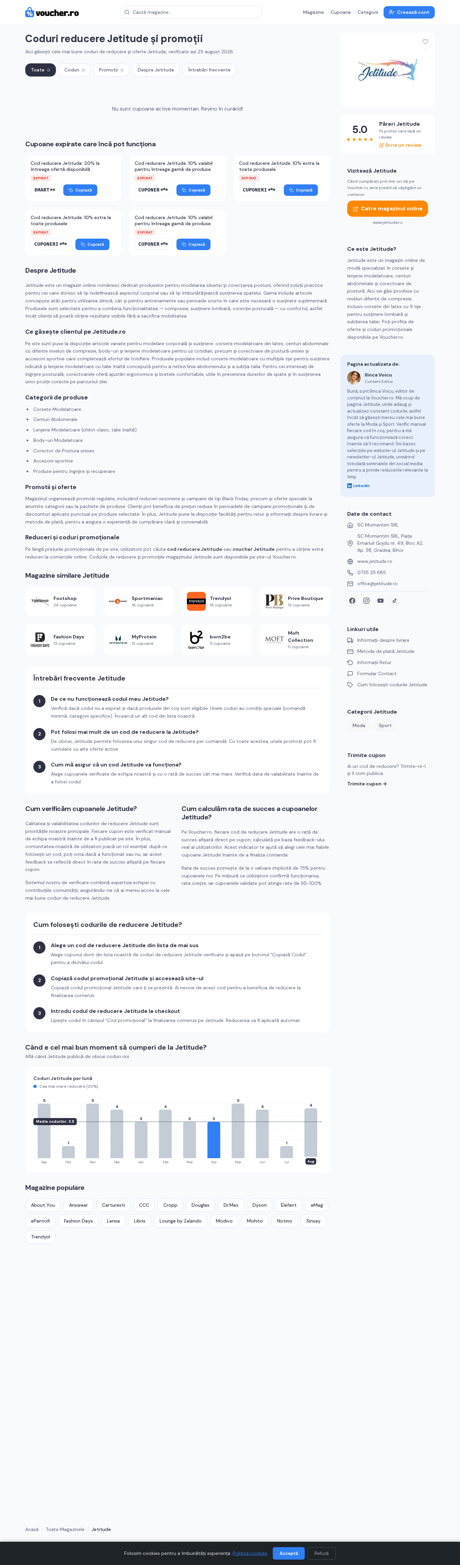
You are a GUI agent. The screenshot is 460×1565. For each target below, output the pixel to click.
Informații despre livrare (383, 640)
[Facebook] (352, 601)
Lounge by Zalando (181, 1221)
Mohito (255, 1221)
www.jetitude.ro (374, 561)
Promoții (111, 70)
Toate (40, 70)
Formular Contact (377, 673)
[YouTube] (380, 601)
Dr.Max (231, 1205)
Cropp (170, 1205)
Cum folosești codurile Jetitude (392, 685)
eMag (317, 1205)
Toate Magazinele (65, 1529)
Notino (284, 1221)
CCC (144, 1205)
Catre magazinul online (392, 208)
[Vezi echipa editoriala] (354, 378)
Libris (139, 1221)
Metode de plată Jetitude (386, 651)
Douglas (200, 1205)
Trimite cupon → (367, 784)
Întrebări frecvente (209, 70)
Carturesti (113, 1205)
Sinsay (313, 1221)
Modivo (224, 1221)
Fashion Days (78, 1221)
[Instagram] (366, 601)
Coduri (74, 70)
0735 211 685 (371, 572)
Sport (385, 725)
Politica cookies (250, 1553)
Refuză (322, 1553)
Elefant (289, 1205)
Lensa (113, 1221)
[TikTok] (395, 601)
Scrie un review (403, 145)
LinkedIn (361, 485)
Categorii (368, 12)
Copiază (83, 190)
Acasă (32, 1529)
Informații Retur (374, 662)
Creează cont (413, 12)
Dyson (260, 1205)
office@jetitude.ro (377, 583)
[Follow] (425, 42)
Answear (78, 1205)
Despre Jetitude (156, 70)
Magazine (313, 12)
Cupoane (341, 12)
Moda (359, 725)
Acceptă (289, 1553)
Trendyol (40, 1237)
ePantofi (40, 1221)
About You (43, 1205)
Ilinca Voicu (378, 375)
